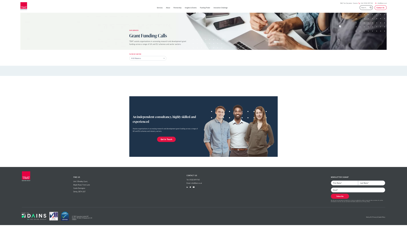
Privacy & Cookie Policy (378, 217)
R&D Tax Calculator (346, 3)
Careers (355, 3)
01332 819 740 (368, 3)
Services (160, 8)
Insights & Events (191, 8)
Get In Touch (166, 139)
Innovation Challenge (221, 8)
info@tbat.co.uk (382, 3)
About (168, 8)
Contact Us (380, 7)
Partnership (177, 8)
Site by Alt (368, 217)
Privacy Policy (366, 201)
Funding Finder (205, 8)
